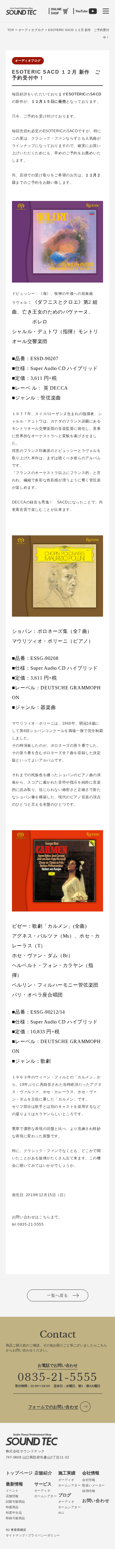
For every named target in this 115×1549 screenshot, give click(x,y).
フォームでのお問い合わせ (53, 1407)
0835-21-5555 (57, 1376)
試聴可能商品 (15, 1501)
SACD (96, 94)
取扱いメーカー (93, 1485)
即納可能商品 (15, 1518)
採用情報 (88, 1491)
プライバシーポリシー (44, 1535)
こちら (45, 1217)
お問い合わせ (95, 1500)
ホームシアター (45, 1496)
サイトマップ (15, 1535)
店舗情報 (12, 1496)
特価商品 (12, 1507)
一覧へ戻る (57, 1295)
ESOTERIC (76, 94)
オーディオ (42, 1490)
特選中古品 (14, 1512)
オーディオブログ (28, 60)
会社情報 (88, 1480)
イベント (12, 1490)
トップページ (19, 1473)
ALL (61, 1512)
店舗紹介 (43, 1473)
